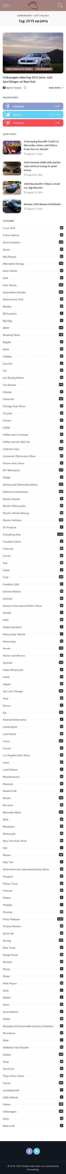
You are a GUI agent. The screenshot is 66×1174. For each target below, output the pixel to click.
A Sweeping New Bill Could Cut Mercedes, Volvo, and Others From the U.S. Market (41, 145)
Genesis (7, 598)
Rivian (6, 976)
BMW (6, 328)
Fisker (6, 570)
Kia (4, 712)
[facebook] (33, 106)
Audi (5, 278)
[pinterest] (33, 123)
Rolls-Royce (10, 983)
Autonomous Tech (13, 299)
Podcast (7, 890)
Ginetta (7, 612)
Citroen (7, 420)
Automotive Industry (14, 292)
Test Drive (8, 1068)
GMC (6, 619)
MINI (5, 819)
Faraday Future (12, 541)
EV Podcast (9, 527)
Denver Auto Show (13, 463)
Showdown (9, 1033)
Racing (7, 940)
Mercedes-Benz (12, 812)
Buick (6, 349)
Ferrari (7, 555)
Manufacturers (11, 776)
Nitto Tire (8, 862)
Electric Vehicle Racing (16, 513)
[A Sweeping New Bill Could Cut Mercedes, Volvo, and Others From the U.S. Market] (12, 147)
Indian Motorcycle (13, 669)
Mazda (7, 798)
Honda (6, 648)
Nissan (7, 855)
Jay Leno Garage (13, 691)
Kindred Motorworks (14, 719)
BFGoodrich (10, 313)
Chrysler (7, 413)
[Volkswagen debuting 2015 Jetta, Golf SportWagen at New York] (33, 53)
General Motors (12, 591)
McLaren (8, 805)
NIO (5, 848)
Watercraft (9, 1125)
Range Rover (10, 954)
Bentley (7, 306)
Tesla (6, 1061)
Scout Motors (10, 1011)
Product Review (12, 926)
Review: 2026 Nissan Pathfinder (42, 204)
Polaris (7, 897)
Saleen (7, 997)
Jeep (5, 698)
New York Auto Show (19, 69)
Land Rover (9, 734)
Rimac (6, 969)
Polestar (7, 905)
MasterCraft (9, 790)
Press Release (11, 919)
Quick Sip (8, 933)
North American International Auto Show (26, 869)
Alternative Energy (13, 263)
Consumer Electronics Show (19, 456)
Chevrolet (8, 399)
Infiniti (6, 677)
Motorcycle (9, 833)
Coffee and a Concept (15, 434)
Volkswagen (43, 69)
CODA (6, 427)
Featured (8, 548)
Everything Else (12, 534)
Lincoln (7, 748)
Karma (6, 705)
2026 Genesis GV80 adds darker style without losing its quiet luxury (42, 166)
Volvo (6, 1118)
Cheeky (7, 392)
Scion (6, 1004)
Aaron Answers (11, 242)
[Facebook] (29, 1151)
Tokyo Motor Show (13, 1075)
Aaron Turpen (14, 88)
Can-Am (7, 363)
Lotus (6, 762)
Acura (6, 249)
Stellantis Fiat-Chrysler (16, 1047)
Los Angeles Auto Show (16, 755)
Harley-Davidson (12, 627)
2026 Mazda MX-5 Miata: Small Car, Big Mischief (42, 186)
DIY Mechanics (11, 470)
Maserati (8, 783)
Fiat (5, 563)
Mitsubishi (8, 826)
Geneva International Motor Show (22, 605)
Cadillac (7, 356)
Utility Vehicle (10, 1097)
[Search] (59, 5)
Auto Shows (9, 285)
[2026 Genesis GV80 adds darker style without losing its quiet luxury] (12, 168)
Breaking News (11, 334)
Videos (7, 1104)
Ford (5, 577)
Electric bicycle (11, 498)
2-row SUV (9, 228)
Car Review (9, 384)
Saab (6, 990)
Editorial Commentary (15, 491)
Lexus (6, 741)
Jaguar (7, 684)
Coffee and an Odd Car (16, 441)
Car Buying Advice (13, 377)
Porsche (7, 912)
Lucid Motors (10, 769)
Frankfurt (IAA (11, 584)
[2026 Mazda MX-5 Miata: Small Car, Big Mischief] (12, 188)
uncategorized (11, 1090)
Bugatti (7, 342)
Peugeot (7, 876)
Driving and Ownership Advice (20, 484)
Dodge (6, 477)
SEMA (6, 1019)
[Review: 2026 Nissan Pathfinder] (12, 206)
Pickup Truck (10, 883)
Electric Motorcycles (14, 505)
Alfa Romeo (9, 256)
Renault (7, 961)
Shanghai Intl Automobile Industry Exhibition (28, 1026)
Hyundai (7, 662)
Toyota (6, 1083)
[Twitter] (36, 1151)
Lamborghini (10, 726)
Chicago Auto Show (14, 406)
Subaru (7, 1054)
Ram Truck (9, 947)
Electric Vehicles (12, 520)
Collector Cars (11, 449)
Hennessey (9, 641)
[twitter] (33, 114)
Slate (6, 1040)
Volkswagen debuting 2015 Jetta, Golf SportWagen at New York (27, 79)
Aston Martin (10, 270)
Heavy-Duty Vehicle (14, 634)
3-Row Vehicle (11, 235)
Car (5, 370)
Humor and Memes (14, 655)
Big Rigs (7, 320)
